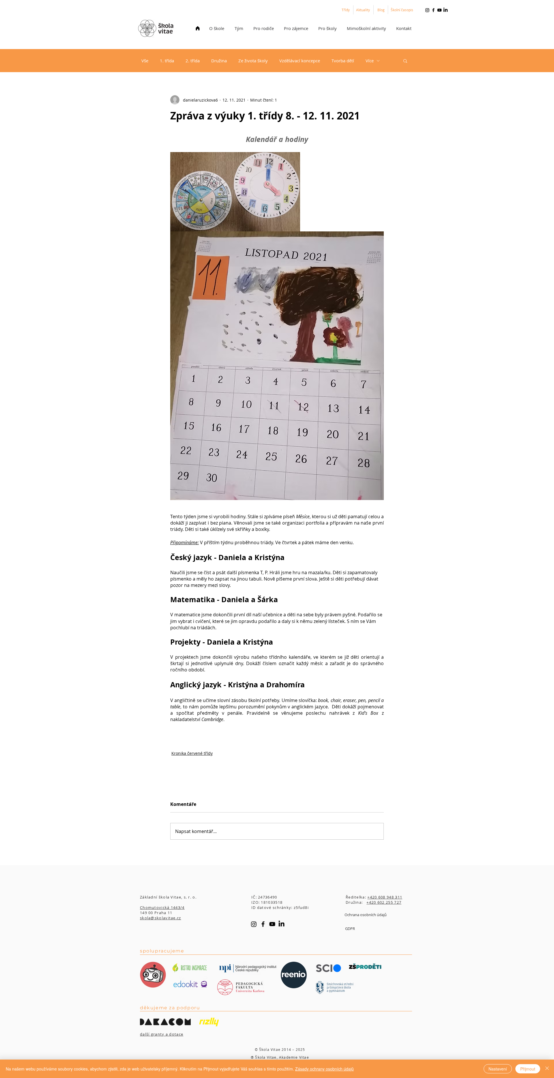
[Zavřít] (547, 1068)
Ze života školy (253, 60)
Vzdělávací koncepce (299, 60)
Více (370, 60)
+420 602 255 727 (383, 902)
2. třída (193, 60)
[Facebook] (433, 10)
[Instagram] (427, 10)
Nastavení (498, 1069)
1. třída (167, 60)
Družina (219, 60)
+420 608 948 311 (384, 897)
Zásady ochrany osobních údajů (324, 1069)
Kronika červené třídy (192, 753)
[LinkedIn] (445, 10)
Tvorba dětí (343, 60)
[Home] (197, 28)
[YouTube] (439, 10)
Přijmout (527, 1069)
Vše (144, 60)
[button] (216, 28)
